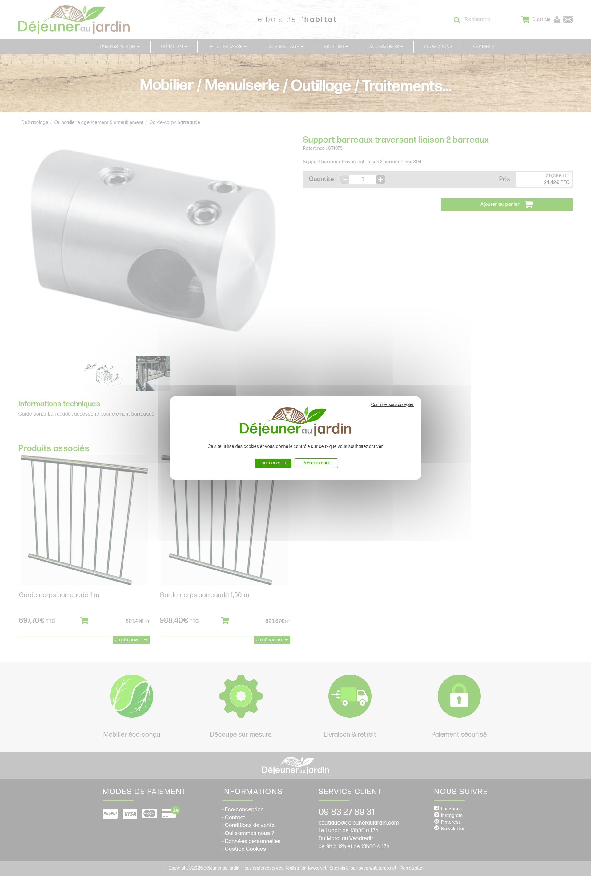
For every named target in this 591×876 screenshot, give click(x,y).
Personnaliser (316, 463)
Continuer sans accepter (392, 404)
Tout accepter (273, 463)
